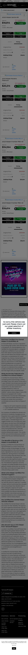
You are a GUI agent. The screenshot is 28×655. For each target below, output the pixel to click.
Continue (14, 333)
